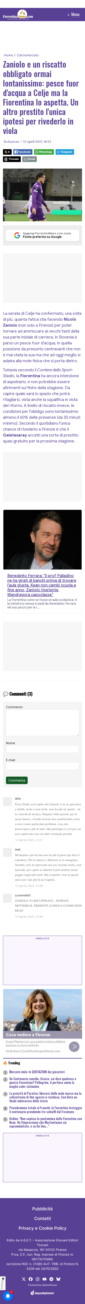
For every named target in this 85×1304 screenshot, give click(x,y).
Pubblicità (42, 1208)
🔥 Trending (11, 1062)
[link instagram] (38, 1278)
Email (31, 158)
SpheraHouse (49, 1284)
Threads (13, 158)
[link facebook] (31, 1278)
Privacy (2, 1284)
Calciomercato (28, 55)
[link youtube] (44, 1278)
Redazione (12, 141)
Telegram (66, 151)
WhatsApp (45, 151)
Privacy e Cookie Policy (42, 1228)
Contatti (42, 1218)
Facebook (24, 151)
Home (8, 55)
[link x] (24, 1278)
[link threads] (58, 1278)
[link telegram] (51, 1278)
